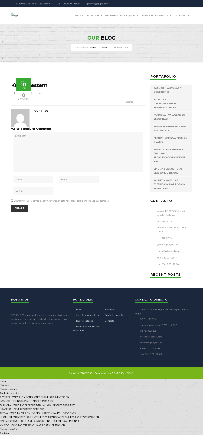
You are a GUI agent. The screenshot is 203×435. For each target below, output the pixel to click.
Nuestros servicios (156, 15)
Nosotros (94, 15)
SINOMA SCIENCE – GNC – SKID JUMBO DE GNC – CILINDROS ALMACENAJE (40, 421)
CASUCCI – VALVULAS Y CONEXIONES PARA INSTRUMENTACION (34, 397)
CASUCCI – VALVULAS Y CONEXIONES (168, 90)
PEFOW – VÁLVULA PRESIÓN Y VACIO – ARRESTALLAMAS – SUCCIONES (38, 413)
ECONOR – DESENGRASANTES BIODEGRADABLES (165, 103)
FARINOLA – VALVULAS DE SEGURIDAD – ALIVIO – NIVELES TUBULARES (37, 405)
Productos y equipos (121, 15)
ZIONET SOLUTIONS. (122, 373)
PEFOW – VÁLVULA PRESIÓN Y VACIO (170, 140)
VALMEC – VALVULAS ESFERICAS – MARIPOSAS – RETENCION (169, 184)
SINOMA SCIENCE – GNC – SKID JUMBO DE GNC (169, 170)
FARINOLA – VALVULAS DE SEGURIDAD (169, 117)
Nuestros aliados (84, 320)
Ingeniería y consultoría (87, 315)
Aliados (105, 47)
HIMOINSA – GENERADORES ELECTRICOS (170, 128)
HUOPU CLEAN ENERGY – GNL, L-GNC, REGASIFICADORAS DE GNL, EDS (170, 155)
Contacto (182, 15)
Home (79, 15)
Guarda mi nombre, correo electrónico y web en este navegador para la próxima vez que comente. (61, 200)
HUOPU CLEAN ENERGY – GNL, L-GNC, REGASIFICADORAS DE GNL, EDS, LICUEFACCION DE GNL (50, 417)
